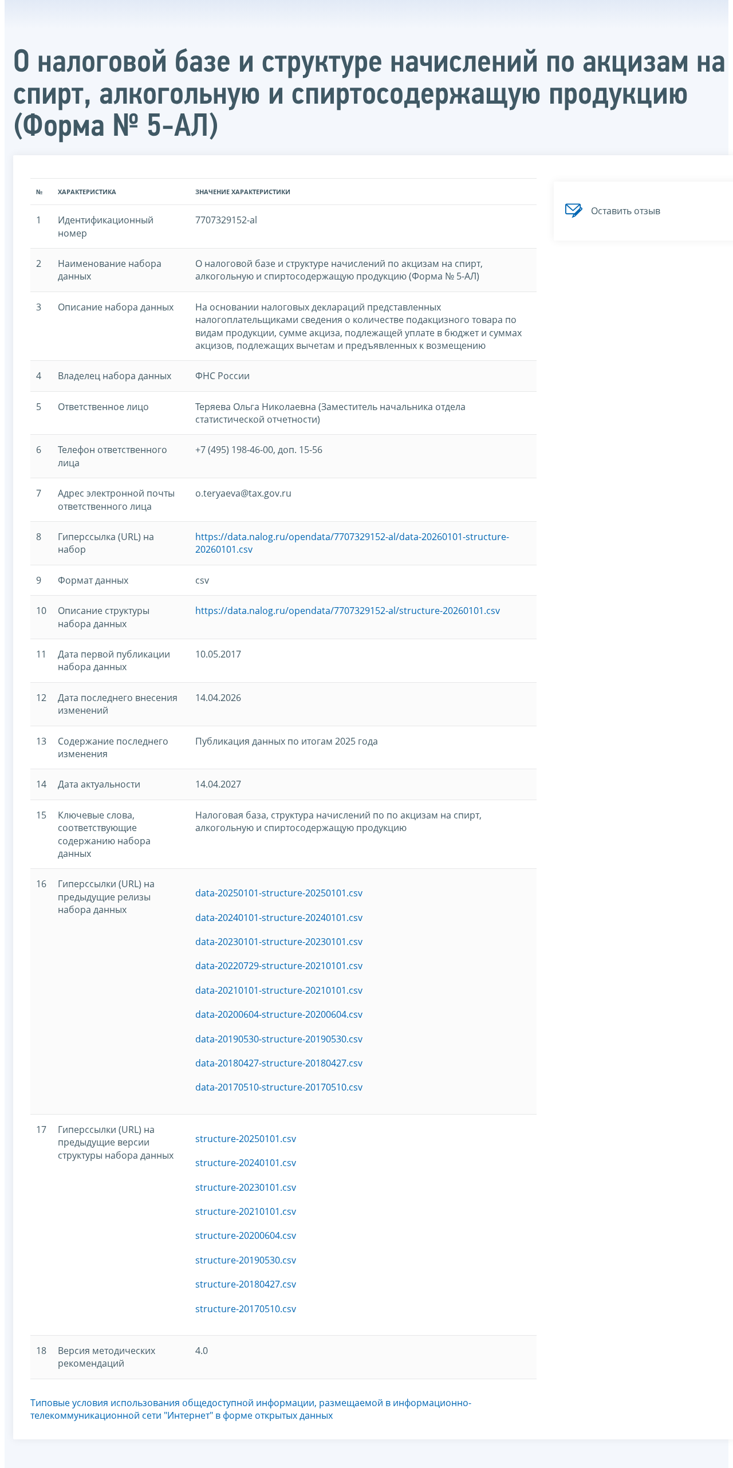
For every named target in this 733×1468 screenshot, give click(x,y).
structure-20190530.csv (245, 1260)
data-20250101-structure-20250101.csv (278, 893)
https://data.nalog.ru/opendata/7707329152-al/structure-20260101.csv (347, 610)
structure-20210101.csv (245, 1211)
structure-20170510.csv (245, 1308)
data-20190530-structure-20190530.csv (278, 1039)
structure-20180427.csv (245, 1284)
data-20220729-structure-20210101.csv (278, 965)
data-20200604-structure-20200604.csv (278, 1014)
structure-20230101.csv (245, 1187)
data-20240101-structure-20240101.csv (278, 917)
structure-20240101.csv (245, 1162)
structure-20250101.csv (245, 1138)
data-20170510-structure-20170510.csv (278, 1087)
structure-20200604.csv (245, 1235)
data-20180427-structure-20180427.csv (278, 1063)
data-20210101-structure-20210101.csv (278, 990)
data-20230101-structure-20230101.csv (278, 941)
